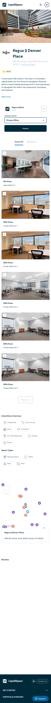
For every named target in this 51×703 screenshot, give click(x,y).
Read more (6, 97)
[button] (49, 26)
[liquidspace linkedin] (34, 681)
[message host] (44, 109)
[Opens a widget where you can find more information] (40, 699)
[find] (40, 4)
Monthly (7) (31, 142)
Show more (25, 400)
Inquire (26, 128)
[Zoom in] (6, 485)
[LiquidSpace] (13, 681)
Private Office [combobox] (12, 120)
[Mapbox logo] (7, 526)
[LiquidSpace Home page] (12, 5)
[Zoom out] (6, 490)
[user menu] (46, 4)
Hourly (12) (19, 142)
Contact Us (42, 681)
